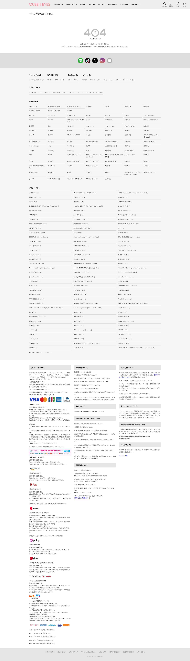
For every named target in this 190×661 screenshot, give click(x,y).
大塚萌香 (127, 119)
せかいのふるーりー (35, 255)
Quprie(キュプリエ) (35, 241)
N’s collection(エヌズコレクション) (128, 223)
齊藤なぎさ (108, 130)
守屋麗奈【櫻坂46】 (35, 110)
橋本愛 (50, 155)
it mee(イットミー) (79, 197)
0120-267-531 (85, 385)
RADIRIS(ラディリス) (124, 334)
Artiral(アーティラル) (124, 210)
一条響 (31, 119)
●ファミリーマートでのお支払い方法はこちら (42, 636)
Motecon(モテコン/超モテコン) (83, 330)
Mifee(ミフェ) (122, 312)
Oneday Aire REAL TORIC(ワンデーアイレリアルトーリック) (136, 348)
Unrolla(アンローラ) (35, 219)
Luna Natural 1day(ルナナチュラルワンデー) (87, 343)
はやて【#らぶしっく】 (74, 155)
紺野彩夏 (69, 130)
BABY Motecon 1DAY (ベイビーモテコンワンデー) (133, 303)
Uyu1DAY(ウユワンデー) (81, 219)
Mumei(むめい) (33, 172)
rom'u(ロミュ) (33, 348)
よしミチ (31, 179)
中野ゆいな (70, 150)
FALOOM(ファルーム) (35, 290)
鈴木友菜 (69, 141)
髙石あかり (127, 141)
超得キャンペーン (71, 4)
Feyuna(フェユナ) (123, 290)
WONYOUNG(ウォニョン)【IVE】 (75, 120)
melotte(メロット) (79, 325)
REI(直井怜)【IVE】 (92, 179)
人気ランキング (58, 4)
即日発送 (83, 4)
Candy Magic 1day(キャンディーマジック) (86, 237)
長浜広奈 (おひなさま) (73, 106)
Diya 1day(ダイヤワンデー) (82, 255)
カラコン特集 (124, 4)
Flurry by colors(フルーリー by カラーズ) (86, 303)
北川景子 (31, 126)
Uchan (107, 172)
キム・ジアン (90, 126)
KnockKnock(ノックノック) (126, 277)
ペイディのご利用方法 (56, 536)
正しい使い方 (62, 652)
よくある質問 (102, 652)
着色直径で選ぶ (112, 4)
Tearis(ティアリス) (123, 255)
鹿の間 (107, 106)
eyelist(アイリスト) (79, 210)
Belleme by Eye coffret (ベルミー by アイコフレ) (88, 308)
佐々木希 (31, 135)
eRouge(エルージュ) (35, 228)
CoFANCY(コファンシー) (81, 246)
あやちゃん (51, 115)
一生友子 (50, 119)
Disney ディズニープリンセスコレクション (42, 268)
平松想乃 (146, 155)
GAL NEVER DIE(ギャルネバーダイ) (129, 237)
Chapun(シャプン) (34, 250)
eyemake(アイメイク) (35, 210)
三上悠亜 (69, 166)
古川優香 (69, 110)
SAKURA (146, 130)
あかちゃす (32, 115)
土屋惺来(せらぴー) (111, 146)
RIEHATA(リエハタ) (54, 179)
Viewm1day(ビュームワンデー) (127, 285)
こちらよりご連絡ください (102, 378)
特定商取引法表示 (128, 652)
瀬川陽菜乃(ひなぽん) (111, 141)
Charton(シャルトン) (80, 250)
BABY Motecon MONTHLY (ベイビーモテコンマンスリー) (46, 308)
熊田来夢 (146, 126)
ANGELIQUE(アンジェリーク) (127, 215)
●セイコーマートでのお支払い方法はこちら (42, 643)
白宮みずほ (127, 135)
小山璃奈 (89, 130)
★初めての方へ (50, 652)
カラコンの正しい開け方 (88, 652)
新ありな (108, 115)
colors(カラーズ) (123, 232)
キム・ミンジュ (110, 126)
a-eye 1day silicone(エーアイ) (38, 223)
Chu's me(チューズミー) (125, 259)
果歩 (49, 126)
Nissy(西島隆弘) (129, 150)
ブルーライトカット (68, 92)
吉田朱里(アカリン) (149, 172)
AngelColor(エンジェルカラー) (83, 228)
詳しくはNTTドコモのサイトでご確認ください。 (43, 554)
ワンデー (50, 80)
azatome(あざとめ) (123, 197)
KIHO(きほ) (70, 126)
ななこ (88, 150)
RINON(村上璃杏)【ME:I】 (75, 179)
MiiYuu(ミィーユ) (34, 312)
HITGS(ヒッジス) (129, 155)
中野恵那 (50, 150)
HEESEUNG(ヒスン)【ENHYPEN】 (114, 156)
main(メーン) (33, 330)
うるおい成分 (56, 92)
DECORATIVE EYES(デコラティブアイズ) (86, 268)
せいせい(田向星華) (92, 141)
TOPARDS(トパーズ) (35, 272)
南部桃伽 (108, 150)
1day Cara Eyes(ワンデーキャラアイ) (40, 352)
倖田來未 (50, 130)
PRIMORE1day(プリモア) (36, 299)
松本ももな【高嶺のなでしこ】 (37, 167)
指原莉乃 (50, 135)
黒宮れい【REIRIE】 (54, 110)
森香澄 (69, 172)
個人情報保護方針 (115, 652)
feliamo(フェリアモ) (35, 294)
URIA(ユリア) (33, 334)
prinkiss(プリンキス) (80, 299)
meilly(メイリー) (78, 321)
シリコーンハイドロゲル (83, 92)
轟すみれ (146, 146)
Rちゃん (126, 115)
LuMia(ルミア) (33, 343)
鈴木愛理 (50, 141)
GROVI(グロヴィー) (35, 246)
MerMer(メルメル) (34, 325)
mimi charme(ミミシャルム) (37, 316)
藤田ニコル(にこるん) (92, 161)
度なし (76, 80)
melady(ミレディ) (123, 316)
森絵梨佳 (50, 172)
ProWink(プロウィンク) (125, 299)
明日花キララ (71, 115)
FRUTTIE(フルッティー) (36, 303)
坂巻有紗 (127, 130)
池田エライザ (33, 106)
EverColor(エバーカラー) (81, 223)
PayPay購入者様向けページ (58, 503)
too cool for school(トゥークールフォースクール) (132, 268)
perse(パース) (33, 285)
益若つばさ (51, 166)
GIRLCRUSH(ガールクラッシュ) (38, 237)
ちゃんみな (70, 146)
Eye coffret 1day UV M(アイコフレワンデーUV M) (88, 206)
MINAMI (107, 166)
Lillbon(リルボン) (79, 339)
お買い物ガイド (136, 4)
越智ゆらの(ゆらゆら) (54, 106)
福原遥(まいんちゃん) (73, 161)
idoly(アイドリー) (79, 201)
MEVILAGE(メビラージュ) (126, 321)
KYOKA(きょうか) (129, 126)
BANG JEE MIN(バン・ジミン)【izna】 (94, 156)
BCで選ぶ (101, 4)
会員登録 (171, 6)
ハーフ (40, 92)
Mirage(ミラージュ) (35, 321)
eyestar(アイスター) (124, 206)
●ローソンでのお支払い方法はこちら (40, 633)
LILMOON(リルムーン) (125, 339)
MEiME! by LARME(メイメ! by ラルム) (85, 193)
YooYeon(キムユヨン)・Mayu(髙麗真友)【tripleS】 (132, 173)
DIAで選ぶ (92, 4)
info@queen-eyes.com (91, 388)
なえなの (31, 150)
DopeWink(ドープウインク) (82, 272)
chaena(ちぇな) (33, 146)
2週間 (56, 80)
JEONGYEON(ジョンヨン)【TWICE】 (151, 136)
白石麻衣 (108, 135)
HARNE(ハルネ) (123, 281)
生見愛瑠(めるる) (148, 150)
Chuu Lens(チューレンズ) (36, 263)
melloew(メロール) (123, 325)
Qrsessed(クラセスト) (80, 241)
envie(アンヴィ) (78, 215)
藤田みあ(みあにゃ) (111, 161)
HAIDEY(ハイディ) (34, 281)
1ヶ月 (62, 80)
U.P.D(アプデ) (33, 215)
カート (184, 6)
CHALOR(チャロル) (79, 259)
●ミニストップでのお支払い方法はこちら (41, 640)
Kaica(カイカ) (78, 232)
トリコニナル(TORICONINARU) (127, 272)
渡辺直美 (108, 179)
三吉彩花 (146, 166)
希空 (30, 155)
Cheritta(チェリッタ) (35, 259)
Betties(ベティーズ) (35, 197)
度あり (70, 80)
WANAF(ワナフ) (78, 348)
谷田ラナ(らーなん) (149, 141)
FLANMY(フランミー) (80, 294)
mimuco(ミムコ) (78, 316)
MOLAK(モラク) (123, 330)
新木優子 (89, 115)
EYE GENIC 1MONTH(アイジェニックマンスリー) (44, 206)
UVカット (47, 92)
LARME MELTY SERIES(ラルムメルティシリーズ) (133, 193)
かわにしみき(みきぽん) (150, 119)
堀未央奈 (127, 161)
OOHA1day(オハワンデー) (37, 232)
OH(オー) (121, 228)
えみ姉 (88, 119)
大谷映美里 (108, 119)
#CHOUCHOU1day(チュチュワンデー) (85, 263)
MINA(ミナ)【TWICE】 (93, 166)
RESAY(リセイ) (33, 339)
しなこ (88, 135)
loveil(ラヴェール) (79, 334)
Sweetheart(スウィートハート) (127, 250)
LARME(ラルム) (33, 193)
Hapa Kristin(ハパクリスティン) (83, 281)
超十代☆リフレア (123, 263)
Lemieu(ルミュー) (123, 343)
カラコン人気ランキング (36, 80)
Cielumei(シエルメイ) (124, 246)
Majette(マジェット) (124, 308)
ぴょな (31, 161)
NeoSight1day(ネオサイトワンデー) (84, 277)
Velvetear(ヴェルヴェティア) (126, 219)
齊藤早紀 (89, 106)
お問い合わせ (141, 652)
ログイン (178, 6)
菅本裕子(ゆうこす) (34, 141)
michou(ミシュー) (79, 312)
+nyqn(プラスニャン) (124, 294)
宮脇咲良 (127, 166)
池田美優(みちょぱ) (149, 115)
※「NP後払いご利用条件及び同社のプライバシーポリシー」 (47, 447)
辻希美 (88, 146)
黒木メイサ (32, 130)
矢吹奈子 (89, 172)
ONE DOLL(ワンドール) (125, 201)
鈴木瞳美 (146, 106)
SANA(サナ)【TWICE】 (74, 135)
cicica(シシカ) (33, 201)
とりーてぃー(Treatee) (35, 277)
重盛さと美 (127, 106)
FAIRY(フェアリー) (79, 290)
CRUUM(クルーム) (123, 241)
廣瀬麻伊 (50, 161)
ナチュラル (32, 92)
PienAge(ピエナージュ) (81, 285)
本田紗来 (146, 161)
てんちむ (127, 146)
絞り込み (165, 6)
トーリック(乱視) (98, 92)
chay (49, 146)
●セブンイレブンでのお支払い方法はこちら (42, 630)
